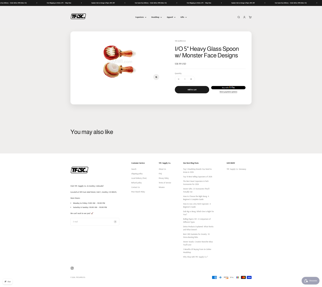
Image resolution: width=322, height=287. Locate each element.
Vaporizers (139, 17)
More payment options (228, 91)
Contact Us (135, 187)
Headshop (155, 17)
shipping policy (137, 173)
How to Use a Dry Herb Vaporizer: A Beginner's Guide (197, 205)
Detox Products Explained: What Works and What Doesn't (198, 228)
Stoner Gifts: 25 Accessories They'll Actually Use (196, 190)
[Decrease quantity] (178, 79)
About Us (162, 169)
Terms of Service (165, 182)
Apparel (170, 17)
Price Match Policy (138, 192)
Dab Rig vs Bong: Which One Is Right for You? (198, 213)
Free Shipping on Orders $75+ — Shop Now (47, 3)
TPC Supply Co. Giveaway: (237, 169)
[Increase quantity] (191, 79)
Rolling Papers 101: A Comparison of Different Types (197, 220)
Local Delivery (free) (139, 178)
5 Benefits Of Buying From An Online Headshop (197, 250)
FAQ (160, 173)
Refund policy (136, 182)
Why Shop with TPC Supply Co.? (195, 257)
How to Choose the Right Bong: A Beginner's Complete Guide (196, 197)
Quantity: (178, 73)
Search (133, 169)
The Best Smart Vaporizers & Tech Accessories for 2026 (196, 182)
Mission (162, 187)
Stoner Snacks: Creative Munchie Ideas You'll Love (198, 243)
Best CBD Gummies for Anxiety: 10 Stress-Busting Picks (196, 235)
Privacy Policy (164, 178)
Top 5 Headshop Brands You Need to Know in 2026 (197, 170)
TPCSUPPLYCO (180, 41)
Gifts (182, 17)
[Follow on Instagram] (72, 268)
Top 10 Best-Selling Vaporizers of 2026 (197, 176)
